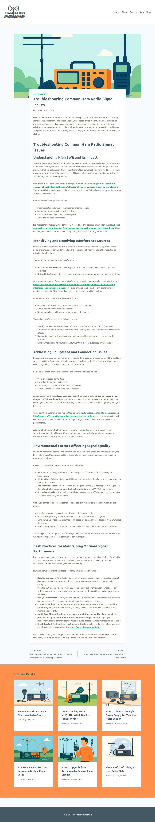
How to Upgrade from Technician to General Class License (77, 771)
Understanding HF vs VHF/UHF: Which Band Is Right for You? (76, 715)
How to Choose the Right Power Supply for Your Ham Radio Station (121, 715)
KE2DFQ (39, 110)
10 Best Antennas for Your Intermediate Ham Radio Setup (32, 771)
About (125, 12)
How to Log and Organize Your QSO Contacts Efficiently (105, 654)
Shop (148, 12)
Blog (142, 12)
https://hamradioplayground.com (85, 627)
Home (116, 12)
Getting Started (41, 94)
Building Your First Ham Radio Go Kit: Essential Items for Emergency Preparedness (50, 654)
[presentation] (33, 693)
